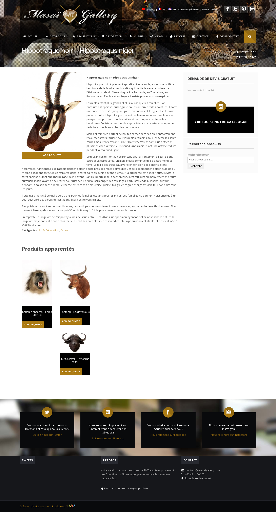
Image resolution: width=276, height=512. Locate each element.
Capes (64, 230)
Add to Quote (52, 155)
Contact (202, 36)
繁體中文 (150, 9)
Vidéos (214, 9)
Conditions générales (188, 9)
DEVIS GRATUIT (229, 36)
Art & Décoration (223, 51)
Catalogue (57, 36)
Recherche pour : (199, 154)
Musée (138, 36)
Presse (205, 9)
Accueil (32, 36)
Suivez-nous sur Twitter (47, 435)
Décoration (113, 36)
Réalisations (86, 36)
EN (174, 9)
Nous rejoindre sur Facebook (168, 435)
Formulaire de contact (197, 478)
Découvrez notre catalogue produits (126, 488)
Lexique (179, 36)
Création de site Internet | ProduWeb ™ (44, 506)
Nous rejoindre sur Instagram (229, 435)
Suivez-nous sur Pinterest (108, 438)
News (159, 36)
